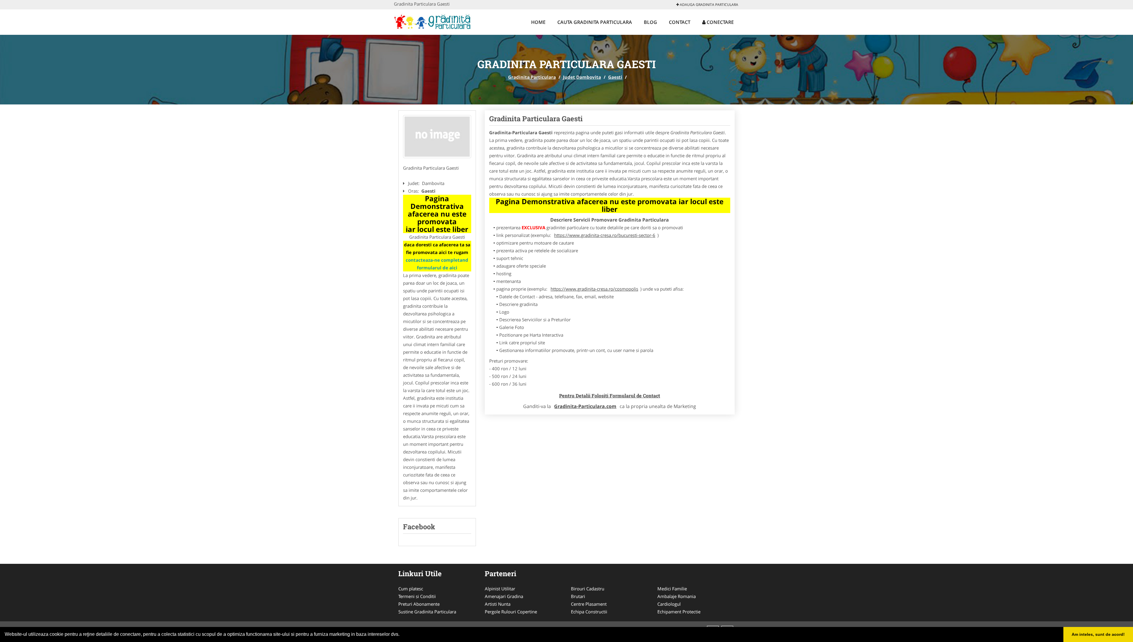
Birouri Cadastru (587, 589)
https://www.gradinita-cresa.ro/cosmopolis (594, 289)
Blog (650, 22)
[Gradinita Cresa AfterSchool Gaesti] (437, 136)
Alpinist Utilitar (500, 589)
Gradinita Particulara (532, 77)
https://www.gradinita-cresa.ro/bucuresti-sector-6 (604, 235)
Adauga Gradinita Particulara (708, 4)
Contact (679, 22)
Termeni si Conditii (417, 596)
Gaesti (615, 77)
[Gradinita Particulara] (432, 21)
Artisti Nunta (497, 604)
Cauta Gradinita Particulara (594, 22)
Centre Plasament (589, 604)
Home (538, 22)
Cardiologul (669, 604)
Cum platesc (410, 589)
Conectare (719, 22)
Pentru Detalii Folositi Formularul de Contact (609, 395)
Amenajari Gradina (504, 596)
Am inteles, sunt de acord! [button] (1098, 634)
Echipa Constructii (589, 612)
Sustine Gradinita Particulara (427, 612)
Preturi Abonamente (419, 604)
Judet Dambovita (582, 77)
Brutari (578, 596)
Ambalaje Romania (676, 596)
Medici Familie (672, 589)
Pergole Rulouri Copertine (511, 612)
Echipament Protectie (678, 612)
